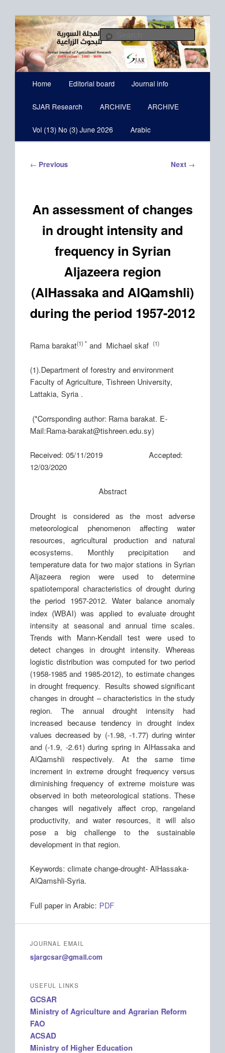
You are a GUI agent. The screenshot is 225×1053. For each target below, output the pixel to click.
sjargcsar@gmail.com (66, 957)
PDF (106, 905)
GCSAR (43, 999)
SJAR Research (57, 106)
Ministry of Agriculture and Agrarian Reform (108, 1011)
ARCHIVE (115, 106)
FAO (37, 1023)
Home (41, 83)
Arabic (140, 129)
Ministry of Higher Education (81, 1047)
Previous (49, 164)
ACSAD (43, 1035)
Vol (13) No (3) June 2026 (72, 129)
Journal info (150, 83)
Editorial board (92, 83)
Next (183, 164)
